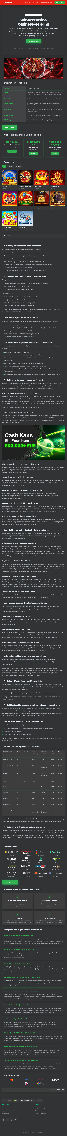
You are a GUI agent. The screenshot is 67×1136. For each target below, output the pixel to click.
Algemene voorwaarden (8, 1111)
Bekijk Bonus (9, 127)
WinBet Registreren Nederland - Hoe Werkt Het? (19, 935)
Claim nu (12, 151)
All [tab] (4, 166)
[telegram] (3, 1119)
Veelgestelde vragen (46, 2)
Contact (37, 1111)
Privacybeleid (5, 1113)
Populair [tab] (11, 166)
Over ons (27, 2)
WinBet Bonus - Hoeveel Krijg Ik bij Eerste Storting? (20, 949)
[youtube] (15, 1119)
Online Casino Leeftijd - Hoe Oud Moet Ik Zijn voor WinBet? (22, 977)
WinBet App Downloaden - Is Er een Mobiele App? (19, 1033)
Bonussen (35, 2)
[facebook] (7, 1119)
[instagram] (11, 1119)
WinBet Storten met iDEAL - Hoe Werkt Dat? (17, 963)
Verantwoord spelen (40, 1113)
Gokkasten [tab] (18, 166)
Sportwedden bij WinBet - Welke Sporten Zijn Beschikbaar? (22, 1060)
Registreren (59, 2)
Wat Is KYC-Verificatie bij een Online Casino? (18, 1005)
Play (9, 176)
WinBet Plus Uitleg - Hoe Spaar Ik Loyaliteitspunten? (20, 1046)
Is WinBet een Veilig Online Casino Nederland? (18, 1019)
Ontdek (55, 153)
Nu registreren (10, 882)
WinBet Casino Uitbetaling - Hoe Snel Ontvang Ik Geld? (21, 991)
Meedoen (33, 153)
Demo (9, 179)
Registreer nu (33, 41)
